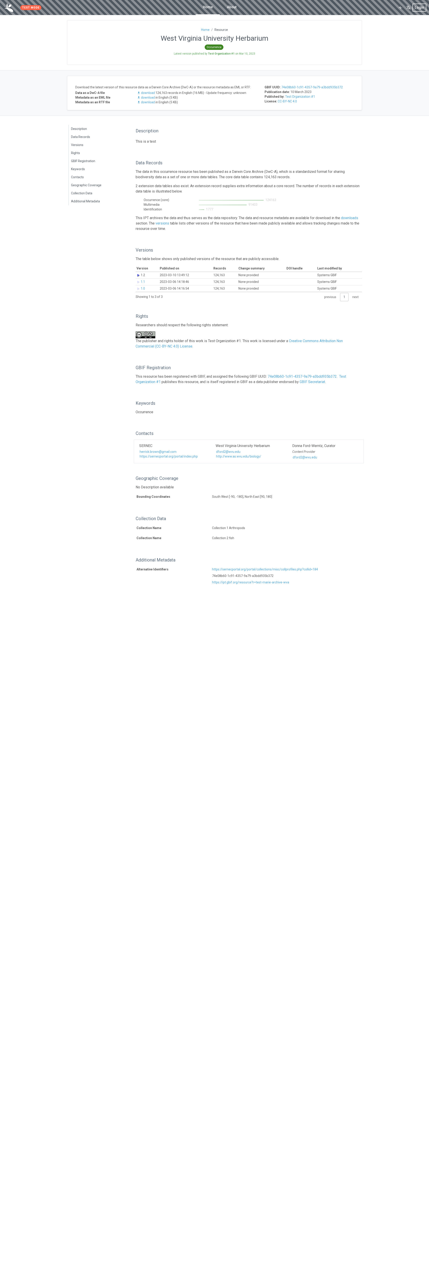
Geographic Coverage (86, 185)
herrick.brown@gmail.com (158, 451)
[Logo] (9, 7)
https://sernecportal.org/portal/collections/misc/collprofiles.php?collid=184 (265, 569)
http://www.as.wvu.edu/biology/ (238, 456)
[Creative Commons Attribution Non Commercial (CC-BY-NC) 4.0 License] (147, 334)
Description (79, 129)
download (148, 93)
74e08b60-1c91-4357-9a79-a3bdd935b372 (312, 87)
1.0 (143, 288)
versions (162, 223)
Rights (75, 153)
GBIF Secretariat (312, 382)
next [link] (355, 297)
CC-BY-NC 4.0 (287, 101)
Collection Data (81, 193)
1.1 (143, 282)
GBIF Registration (83, 161)
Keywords (78, 169)
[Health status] (400, 7)
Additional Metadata (85, 201)
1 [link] (344, 297)
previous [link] (330, 297)
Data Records (80, 137)
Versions (77, 145)
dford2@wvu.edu (228, 451)
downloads (349, 218)
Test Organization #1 (300, 96)
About (232, 7)
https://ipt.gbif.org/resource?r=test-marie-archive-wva (250, 582)
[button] (408, 7)
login (419, 7)
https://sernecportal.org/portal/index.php (169, 456)
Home (208, 7)
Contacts (77, 177)
